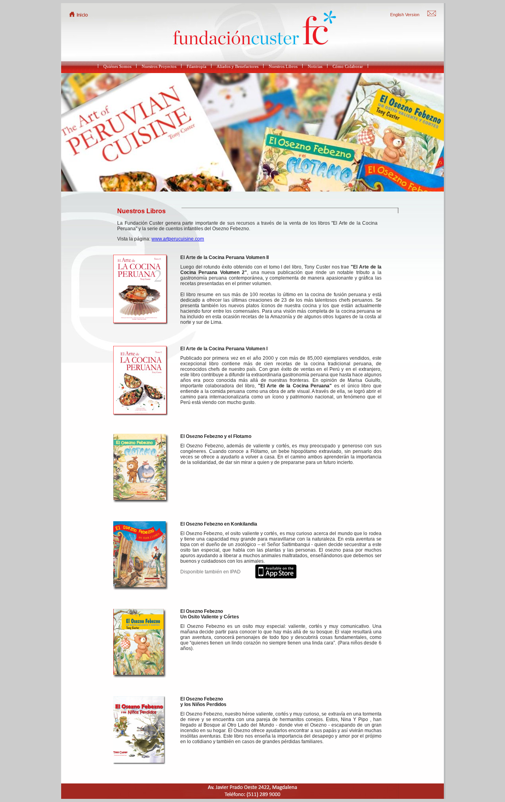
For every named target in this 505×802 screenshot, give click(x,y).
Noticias (315, 66)
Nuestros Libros (283, 66)
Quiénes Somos (117, 66)
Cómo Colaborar (348, 66)
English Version (404, 14)
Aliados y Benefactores (237, 66)
